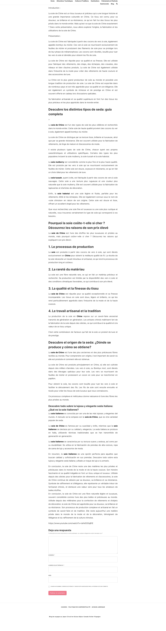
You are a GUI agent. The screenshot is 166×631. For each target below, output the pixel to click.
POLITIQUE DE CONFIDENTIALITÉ (79, 607)
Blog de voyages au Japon (58, 616)
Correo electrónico (56, 565)
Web (49, 575)
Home (52, 1)
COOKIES (64, 607)
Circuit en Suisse (72, 616)
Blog (112, 4)
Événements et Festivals (110, 1)
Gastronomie (104, 4)
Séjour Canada (84, 616)
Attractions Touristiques (65, 1)
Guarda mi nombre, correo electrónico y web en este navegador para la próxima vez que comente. (79, 586)
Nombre (51, 555)
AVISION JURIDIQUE (98, 607)
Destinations (95, 1)
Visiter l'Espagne (94, 616)
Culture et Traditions (82, 1)
